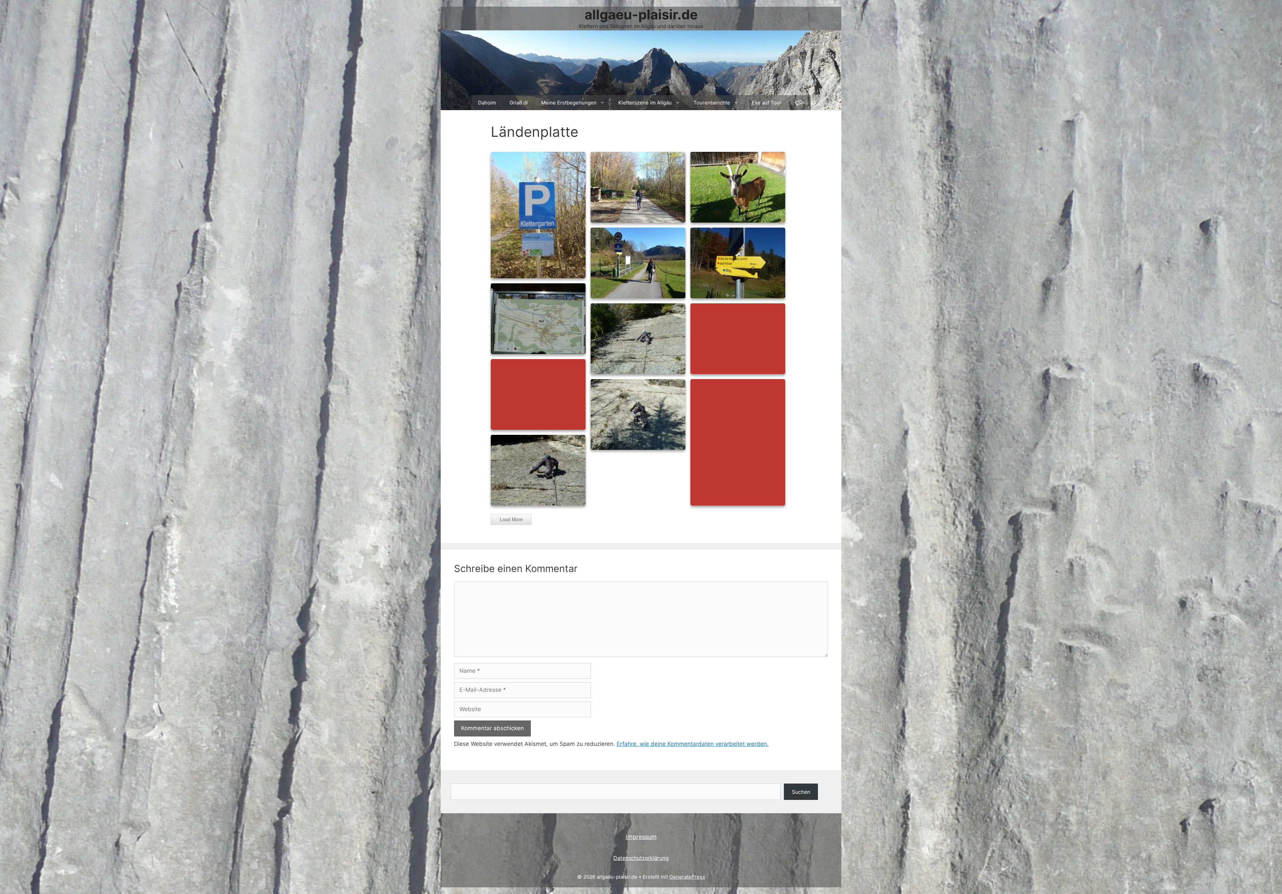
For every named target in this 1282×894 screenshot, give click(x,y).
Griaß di (518, 102)
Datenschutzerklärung (641, 858)
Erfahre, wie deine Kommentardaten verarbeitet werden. (693, 743)
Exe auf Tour (767, 102)
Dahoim (487, 102)
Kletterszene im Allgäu (645, 102)
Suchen (801, 792)
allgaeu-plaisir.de (641, 14)
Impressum (641, 836)
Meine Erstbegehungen (569, 102)
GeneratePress (687, 877)
